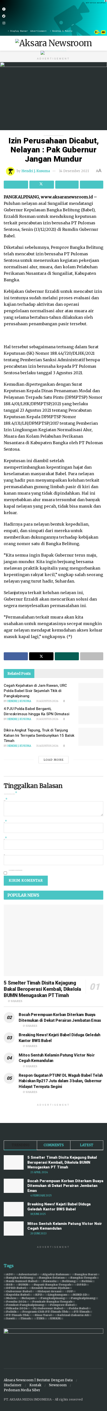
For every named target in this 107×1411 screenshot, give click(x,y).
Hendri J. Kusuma (35, 171)
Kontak (35, 1385)
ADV (9, 1275)
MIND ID (80, 1295)
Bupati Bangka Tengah (52, 1285)
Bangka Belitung (19, 1278)
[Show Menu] (6, 43)
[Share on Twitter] (41, 185)
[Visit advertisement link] (53, 18)
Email (5, 839)
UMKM (55, 1319)
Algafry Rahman (56, 1275)
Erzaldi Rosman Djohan (50, 1288)
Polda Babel (78, 1309)
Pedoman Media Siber (22, 1390)
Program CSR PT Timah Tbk (45, 1312)
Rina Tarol (43, 1315)
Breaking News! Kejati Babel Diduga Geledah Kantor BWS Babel (59, 1206)
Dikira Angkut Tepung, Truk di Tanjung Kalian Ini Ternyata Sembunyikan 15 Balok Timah (39, 735)
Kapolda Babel (18, 1295)
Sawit (10, 1319)
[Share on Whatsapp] (67, 185)
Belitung (69, 1281)
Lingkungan (57, 1295)
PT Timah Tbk (17, 1315)
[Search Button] (101, 43)
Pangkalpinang (53, 1298)
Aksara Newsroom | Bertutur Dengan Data (38, 1380)
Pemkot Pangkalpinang (25, 1305)
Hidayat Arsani (49, 1292)
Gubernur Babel (19, 1292)
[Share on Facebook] (16, 185)
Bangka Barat (86, 1275)
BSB (9, 1285)
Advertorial (28, 1275)
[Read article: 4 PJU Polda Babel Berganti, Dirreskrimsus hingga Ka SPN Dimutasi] (90, 715)
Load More (54, 759)
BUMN (23, 1285)
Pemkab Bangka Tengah (52, 1302)
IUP (70, 1292)
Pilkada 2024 (17, 1309)
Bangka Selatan (52, 1278)
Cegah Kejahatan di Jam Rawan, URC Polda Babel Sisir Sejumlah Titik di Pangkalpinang (35, 690)
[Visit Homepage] (53, 43)
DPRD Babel (16, 1288)
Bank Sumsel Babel (21, 1281)
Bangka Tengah (83, 1278)
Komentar (6, 800)
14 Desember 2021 (74, 171)
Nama (5, 822)
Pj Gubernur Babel (48, 1309)
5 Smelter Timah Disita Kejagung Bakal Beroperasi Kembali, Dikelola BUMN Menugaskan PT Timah (42, 989)
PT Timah (82, 1312)
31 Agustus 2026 (47, 701)
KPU (38, 1295)
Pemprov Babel (62, 1305)
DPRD (81, 1285)
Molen (11, 1298)
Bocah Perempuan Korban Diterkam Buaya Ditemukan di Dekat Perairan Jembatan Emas (65, 1186)
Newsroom (58, 1385)
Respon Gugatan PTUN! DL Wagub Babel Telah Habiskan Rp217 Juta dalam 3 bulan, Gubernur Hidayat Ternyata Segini (61, 1081)
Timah (26, 1319)
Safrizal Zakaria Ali (73, 1315)
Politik (11, 1312)
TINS (41, 1319)
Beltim (87, 1281)
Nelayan (28, 1298)
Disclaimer (13, 1385)
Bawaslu (49, 1281)
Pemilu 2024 (16, 1302)
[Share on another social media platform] (91, 185)
